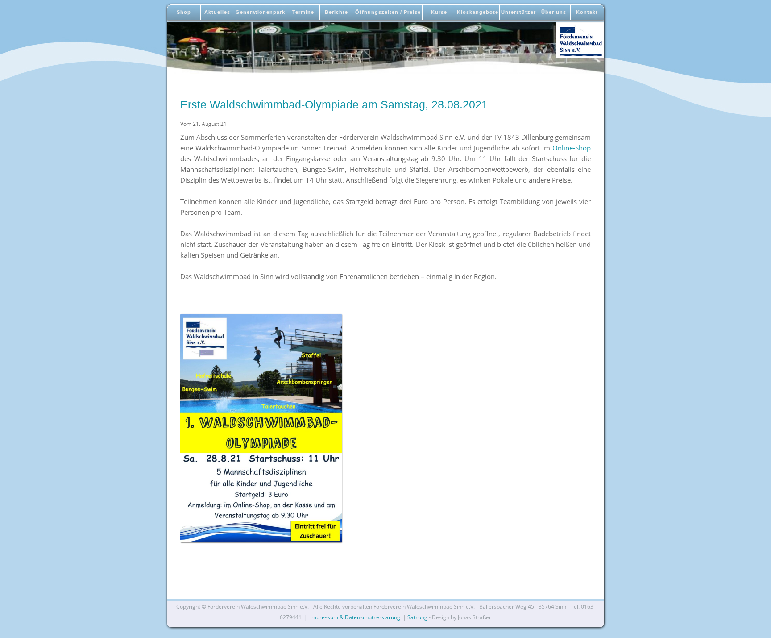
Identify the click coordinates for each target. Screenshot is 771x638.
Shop (184, 12)
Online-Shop (571, 147)
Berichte (336, 12)
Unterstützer (518, 12)
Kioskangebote (477, 12)
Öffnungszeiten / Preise (388, 12)
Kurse (439, 12)
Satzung (417, 617)
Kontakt (587, 12)
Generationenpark (260, 12)
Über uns (553, 12)
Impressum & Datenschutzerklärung (355, 617)
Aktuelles (217, 12)
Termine (303, 12)
